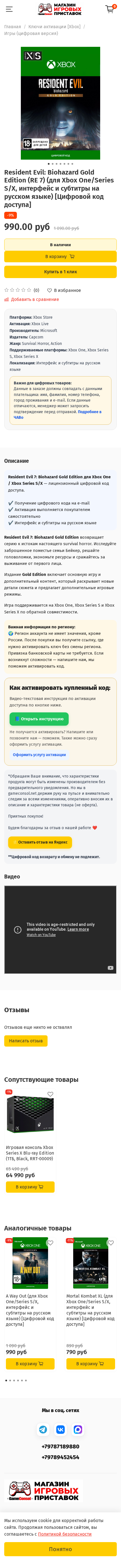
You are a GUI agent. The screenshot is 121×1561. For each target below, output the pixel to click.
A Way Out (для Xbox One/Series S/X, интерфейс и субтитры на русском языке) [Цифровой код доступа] (30, 1310)
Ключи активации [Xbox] (54, 26)
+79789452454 (60, 1457)
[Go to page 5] (22, 1380)
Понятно (60, 1549)
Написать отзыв (26, 1040)
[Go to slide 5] (64, 164)
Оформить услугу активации (39, 754)
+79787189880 (60, 1446)
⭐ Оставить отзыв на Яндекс (40, 842)
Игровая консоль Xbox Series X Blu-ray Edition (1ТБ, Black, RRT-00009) (30, 1153)
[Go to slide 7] (72, 164)
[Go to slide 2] (52, 164)
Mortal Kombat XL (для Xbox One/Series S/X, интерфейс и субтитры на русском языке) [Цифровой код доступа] (90, 1310)
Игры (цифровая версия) (31, 33)
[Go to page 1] (6, 1380)
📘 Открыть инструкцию (39, 718)
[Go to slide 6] (68, 164)
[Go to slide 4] (60, 164)
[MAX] (78, 1429)
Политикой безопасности (65, 1534)
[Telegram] (43, 1429)
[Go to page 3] (14, 1380)
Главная (12, 26)
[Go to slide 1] (49, 164)
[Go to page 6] (26, 1380)
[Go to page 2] (10, 1380)
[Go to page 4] (18, 1380)
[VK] (60, 1429)
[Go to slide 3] (56, 164)
